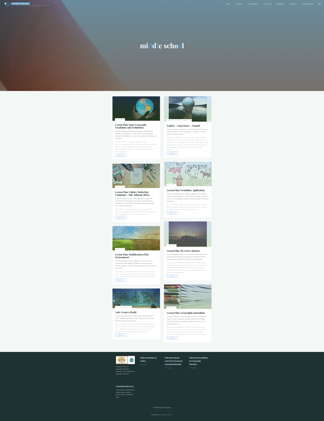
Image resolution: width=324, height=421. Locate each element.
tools (117, 151)
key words (139, 147)
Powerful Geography (19, 3)
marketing (143, 211)
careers (179, 140)
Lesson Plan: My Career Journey (183, 250)
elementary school (142, 142)
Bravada (161, 415)
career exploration (201, 137)
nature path (180, 270)
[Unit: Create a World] (136, 298)
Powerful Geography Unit (183, 120)
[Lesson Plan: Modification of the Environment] (136, 238)
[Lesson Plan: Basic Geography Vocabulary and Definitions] (136, 108)
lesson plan (188, 145)
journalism (203, 329)
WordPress (169, 415)
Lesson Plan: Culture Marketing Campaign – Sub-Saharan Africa (132, 193)
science (125, 331)
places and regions (134, 149)
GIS (134, 144)
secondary (145, 149)
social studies (191, 334)
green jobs (147, 271)
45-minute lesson (121, 142)
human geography (128, 147)
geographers (182, 142)
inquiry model (186, 329)
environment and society (200, 140)
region (132, 214)
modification (194, 332)
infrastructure (138, 274)
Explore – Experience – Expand (183, 125)
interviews (195, 329)
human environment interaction (198, 204)
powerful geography (190, 147)
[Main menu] (319, 4)
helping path (200, 142)
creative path (187, 140)
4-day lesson (120, 271)
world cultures (143, 331)
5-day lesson (172, 262)
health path (191, 142)
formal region (126, 211)
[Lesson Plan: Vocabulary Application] (188, 174)
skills (151, 149)
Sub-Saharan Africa (141, 214)
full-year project (172, 142)
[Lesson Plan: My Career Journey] (188, 234)
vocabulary (124, 151)
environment (139, 271)
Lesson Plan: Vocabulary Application (186, 190)
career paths (171, 140)
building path (180, 137)
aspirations (171, 137)
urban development (137, 276)
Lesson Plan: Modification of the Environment (132, 256)
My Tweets (143, 364)
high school (140, 144)
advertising (129, 209)
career (199, 262)
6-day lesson (120, 209)
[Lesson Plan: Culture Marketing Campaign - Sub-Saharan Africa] (136, 176)
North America (125, 276)
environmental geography (123, 144)
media (178, 332)
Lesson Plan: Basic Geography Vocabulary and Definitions (131, 126)
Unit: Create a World (125, 312)
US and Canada (149, 276)
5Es (117, 324)
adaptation (180, 327)
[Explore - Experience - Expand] (188, 109)
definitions (132, 142)
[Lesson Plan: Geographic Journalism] (188, 296)
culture (118, 211)
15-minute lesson (173, 204)
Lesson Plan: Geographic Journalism (186, 312)
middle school (148, 147)
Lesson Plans (120, 119)
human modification (127, 274)
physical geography (122, 149)
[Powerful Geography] (6, 4)
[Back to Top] (317, 414)
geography (204, 265)
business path (190, 137)
